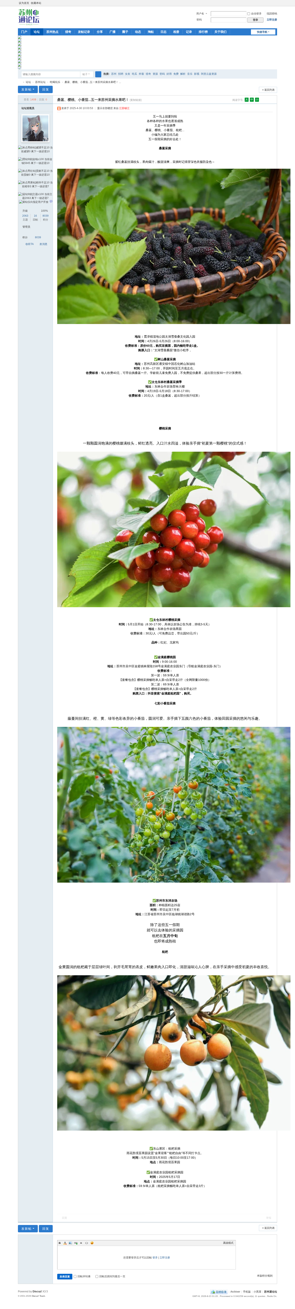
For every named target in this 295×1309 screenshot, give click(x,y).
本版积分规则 (265, 1275)
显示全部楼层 (105, 108)
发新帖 (26, 89)
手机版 (247, 1291)
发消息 (43, 244)
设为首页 (24, 3)
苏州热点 (52, 31)
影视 (196, 73)
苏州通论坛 (19, 82)
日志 (163, 31)
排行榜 (203, 31)
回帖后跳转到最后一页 (112, 1276)
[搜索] (98, 74)
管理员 (26, 226)
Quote (81, 1243)
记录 (189, 31)
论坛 (37, 31)
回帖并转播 (84, 1276)
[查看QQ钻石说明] (51, 201)
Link (76, 1243)
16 (35, 215)
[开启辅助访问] (271, 3)
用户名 (200, 13)
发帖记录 (84, 31)
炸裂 (141, 73)
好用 (169, 73)
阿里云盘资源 (209, 73)
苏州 (113, 73)
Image (70, 1243)
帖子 (85, 74)
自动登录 (256, 13)
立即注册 (272, 19)
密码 (199, 19)
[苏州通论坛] (29, 16)
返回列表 (269, 89)
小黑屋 (257, 1291)
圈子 (125, 31)
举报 (268, 1217)
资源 (155, 73)
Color (65, 1243)
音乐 (189, 73)
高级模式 (228, 1242)
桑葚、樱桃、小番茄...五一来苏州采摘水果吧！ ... (93, 82)
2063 (25, 215)
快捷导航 (262, 31)
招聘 (120, 73)
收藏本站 (36, 3)
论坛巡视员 (27, 108)
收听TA (29, 244)
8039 (46, 215)
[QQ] (219, 1291)
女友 (127, 73)
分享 (100, 31)
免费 (176, 73)
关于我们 (220, 31)
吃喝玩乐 (55, 82)
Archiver (235, 1291)
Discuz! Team (38, 1296)
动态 (138, 31)
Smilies (92, 1243)
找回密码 (272, 13)
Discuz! (37, 1291)
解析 (183, 73)
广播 (112, 31)
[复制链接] (135, 100)
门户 (24, 31)
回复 (45, 89)
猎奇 (68, 31)
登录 (155, 1257)
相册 (176, 31)
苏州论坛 (40, 82)
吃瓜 (134, 73)
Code (86, 1243)
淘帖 (151, 31)
